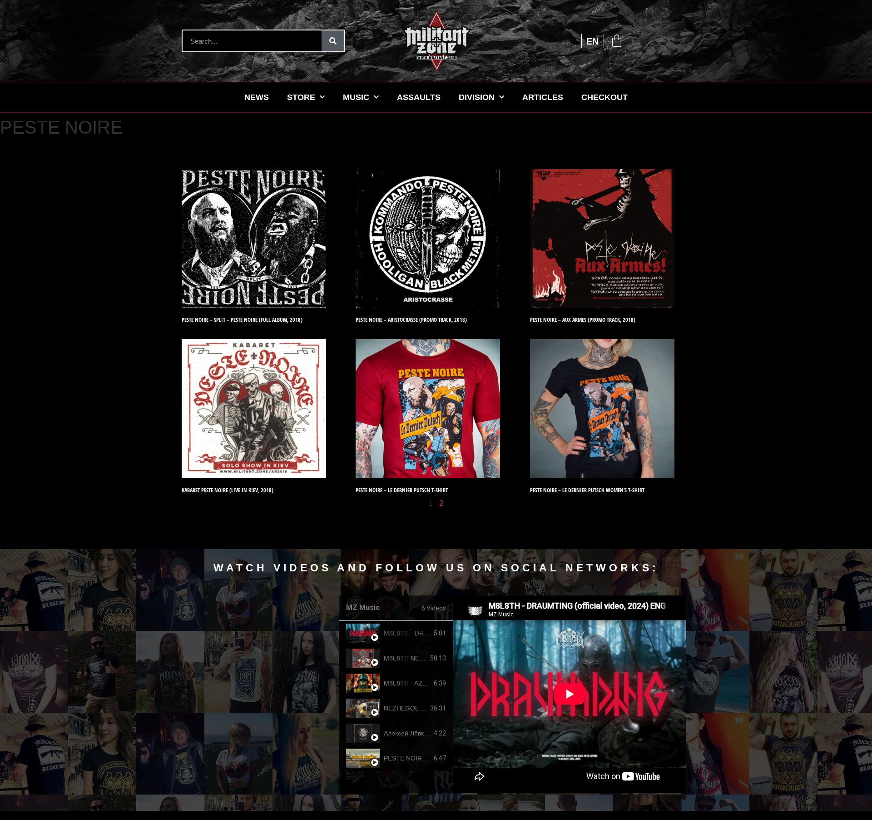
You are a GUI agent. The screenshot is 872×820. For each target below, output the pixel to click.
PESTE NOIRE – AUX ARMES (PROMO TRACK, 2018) (582, 320)
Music (356, 97)
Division (477, 97)
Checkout (604, 97)
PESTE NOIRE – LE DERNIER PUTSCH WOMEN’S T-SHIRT (587, 490)
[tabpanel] (569, 694)
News (256, 97)
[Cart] (616, 41)
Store (301, 97)
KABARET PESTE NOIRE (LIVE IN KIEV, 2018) (227, 490)
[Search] (333, 40)
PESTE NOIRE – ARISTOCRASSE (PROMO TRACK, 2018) (411, 320)
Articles (542, 97)
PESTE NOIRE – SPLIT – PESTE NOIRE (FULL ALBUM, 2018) (242, 320)
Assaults (419, 97)
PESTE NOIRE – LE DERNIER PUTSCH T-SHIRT (402, 490)
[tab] (396, 633)
